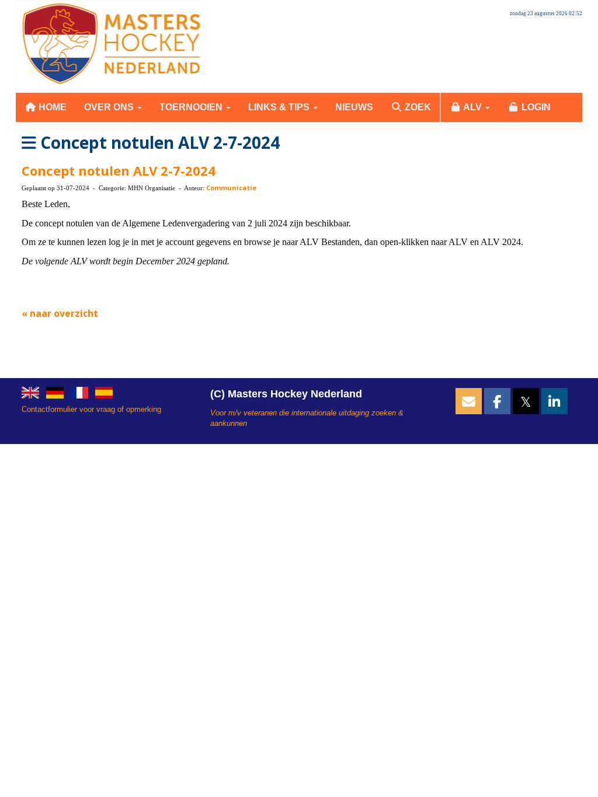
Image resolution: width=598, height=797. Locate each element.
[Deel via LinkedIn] (554, 404)
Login (535, 107)
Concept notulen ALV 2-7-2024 (118, 170)
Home (51, 107)
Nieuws (354, 107)
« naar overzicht (60, 313)
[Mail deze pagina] (468, 404)
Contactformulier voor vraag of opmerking (91, 409)
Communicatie (231, 187)
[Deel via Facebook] (497, 404)
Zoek (416, 107)
